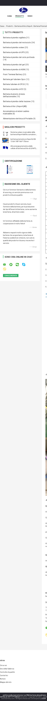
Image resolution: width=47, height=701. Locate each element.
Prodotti (19, 16)
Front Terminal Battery (12, 74)
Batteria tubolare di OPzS (14, 84)
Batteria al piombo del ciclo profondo (19, 57)
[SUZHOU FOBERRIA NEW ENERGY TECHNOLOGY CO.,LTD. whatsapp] (12, 264)
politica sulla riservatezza (13, 695)
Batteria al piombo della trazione (16, 101)
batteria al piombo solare (13, 47)
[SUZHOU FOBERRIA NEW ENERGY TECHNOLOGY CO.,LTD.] (23, 10)
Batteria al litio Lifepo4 (23, 26)
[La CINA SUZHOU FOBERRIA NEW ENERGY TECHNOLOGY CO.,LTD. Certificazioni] (10, 169)
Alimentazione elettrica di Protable (18, 118)
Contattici (4, 675)
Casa (9, 16)
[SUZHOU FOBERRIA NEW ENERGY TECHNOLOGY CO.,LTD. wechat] (19, 264)
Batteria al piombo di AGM (14, 69)
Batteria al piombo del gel (14, 64)
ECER (44, 698)
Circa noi (3, 665)
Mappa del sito (5, 682)
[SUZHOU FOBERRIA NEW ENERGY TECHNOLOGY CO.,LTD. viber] (6, 269)
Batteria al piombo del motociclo (17, 42)
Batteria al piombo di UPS (14, 52)
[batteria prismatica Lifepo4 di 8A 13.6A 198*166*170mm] (5, 140)
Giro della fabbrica (7, 669)
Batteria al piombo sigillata (14, 37)
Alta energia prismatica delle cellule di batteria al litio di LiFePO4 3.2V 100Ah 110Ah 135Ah (23, 148)
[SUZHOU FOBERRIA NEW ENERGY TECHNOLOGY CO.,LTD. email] (6, 264)
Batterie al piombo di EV (13, 89)
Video (29, 16)
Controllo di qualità (7, 672)
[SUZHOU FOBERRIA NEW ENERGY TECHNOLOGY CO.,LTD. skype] (25, 264)
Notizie (3, 679)
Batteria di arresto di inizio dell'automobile (14, 95)
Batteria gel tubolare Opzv (14, 79)
